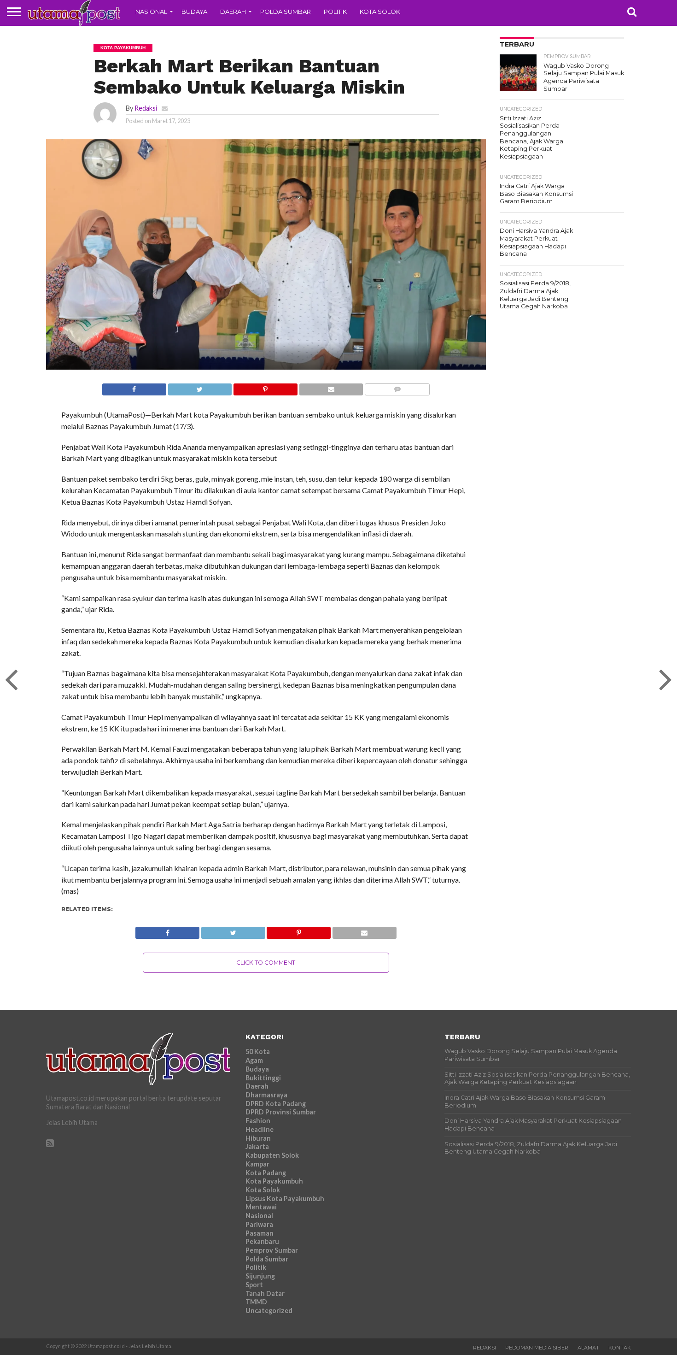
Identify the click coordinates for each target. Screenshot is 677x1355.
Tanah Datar (265, 1293)
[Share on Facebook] (134, 387)
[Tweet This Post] (200, 387)
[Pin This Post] (265, 387)
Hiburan (258, 1138)
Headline (259, 1129)
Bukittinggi (263, 1078)
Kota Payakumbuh (274, 1181)
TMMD (256, 1302)
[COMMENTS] (397, 387)
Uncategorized (268, 1310)
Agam (254, 1060)
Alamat (588, 1347)
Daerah (233, 11)
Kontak (619, 1347)
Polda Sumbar (285, 11)
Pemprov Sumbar (271, 1250)
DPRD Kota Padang (275, 1104)
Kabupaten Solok (272, 1155)
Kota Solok (380, 11)
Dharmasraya (266, 1095)
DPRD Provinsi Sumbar (280, 1112)
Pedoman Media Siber (536, 1347)
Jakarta (257, 1146)
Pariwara (259, 1224)
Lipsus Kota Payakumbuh (284, 1198)
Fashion (257, 1121)
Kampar (257, 1164)
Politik (335, 11)
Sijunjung (260, 1276)
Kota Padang (265, 1173)
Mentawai (261, 1207)
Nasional (151, 11)
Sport (254, 1285)
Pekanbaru (262, 1241)
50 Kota (257, 1051)
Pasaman (259, 1233)
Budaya (194, 11)
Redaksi (145, 108)
